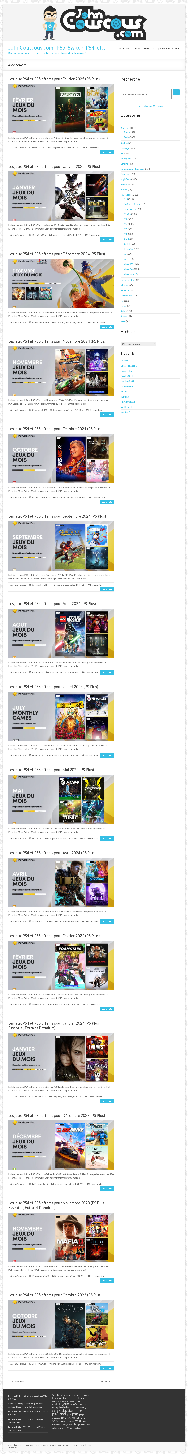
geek (79, 1401)
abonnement (71, 1395)
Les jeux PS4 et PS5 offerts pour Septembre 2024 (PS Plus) (57, 516)
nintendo (80, 1407)
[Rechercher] (176, 92)
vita (70, 1427)
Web (123, 321)
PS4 (74, 147)
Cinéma (124, 163)
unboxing (56, 1428)
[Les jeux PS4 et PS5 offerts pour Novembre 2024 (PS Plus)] (61, 347)
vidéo (64, 1428)
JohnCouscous (19, 147)
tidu (84, 1421)
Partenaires (126, 295)
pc (86, 1408)
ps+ (81, 1410)
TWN (138, 48)
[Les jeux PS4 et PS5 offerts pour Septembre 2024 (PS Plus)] (61, 522)
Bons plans (55, 147)
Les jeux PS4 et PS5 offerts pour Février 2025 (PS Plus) (54, 78)
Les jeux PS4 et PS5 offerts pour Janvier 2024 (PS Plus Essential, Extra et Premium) (53, 1025)
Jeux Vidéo (66, 147)
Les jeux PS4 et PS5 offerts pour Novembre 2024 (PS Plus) (56, 341)
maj (85, 1404)
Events (127, 132)
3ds (53, 1395)
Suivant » (105, 1381)
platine (56, 1410)
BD (122, 153)
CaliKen (125, 360)
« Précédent (18, 1381)
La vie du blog (127, 280)
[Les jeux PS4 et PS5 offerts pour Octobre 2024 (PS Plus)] (61, 435)
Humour (125, 184)
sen (55, 1420)
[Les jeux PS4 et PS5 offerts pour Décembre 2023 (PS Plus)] (61, 1121)
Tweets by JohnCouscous (150, 105)
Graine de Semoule (133, 204)
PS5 (78, 147)
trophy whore (67, 1424)
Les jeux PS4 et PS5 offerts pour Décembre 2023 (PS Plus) (56, 1115)
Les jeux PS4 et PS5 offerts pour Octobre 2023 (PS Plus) (55, 1295)
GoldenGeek (127, 376)
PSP (126, 234)
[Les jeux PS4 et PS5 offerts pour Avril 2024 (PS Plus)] (61, 859)
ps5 (69, 1414)
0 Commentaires (94, 235)
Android (125, 143)
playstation (69, 1410)
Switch (127, 244)
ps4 (63, 1413)
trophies (56, 1424)
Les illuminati (127, 381)
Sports (124, 316)
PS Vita (127, 214)
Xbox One (129, 269)
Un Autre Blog (128, 401)
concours (56, 1401)
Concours (125, 174)
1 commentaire (92, 147)
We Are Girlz (127, 412)
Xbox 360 (128, 264)
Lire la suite (107, 152)
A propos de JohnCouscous (166, 48)
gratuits (56, 1404)
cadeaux (71, 1398)
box (65, 1398)
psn (75, 1414)
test (78, 1421)
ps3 (55, 1414)
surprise (70, 1421)
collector (80, 1398)
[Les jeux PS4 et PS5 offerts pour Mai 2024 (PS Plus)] (61, 776)
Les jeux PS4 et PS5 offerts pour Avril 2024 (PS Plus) (52, 852)
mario (72, 1408)
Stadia (127, 239)
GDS (146, 48)
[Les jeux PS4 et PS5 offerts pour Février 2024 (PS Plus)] (61, 942)
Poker (124, 305)
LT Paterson (127, 386)
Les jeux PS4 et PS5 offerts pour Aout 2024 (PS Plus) (52, 603)
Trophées (128, 249)
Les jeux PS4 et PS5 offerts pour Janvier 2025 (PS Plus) (54, 166)
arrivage (84, 1395)
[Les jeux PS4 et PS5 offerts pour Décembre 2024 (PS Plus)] (61, 260)
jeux (65, 1403)
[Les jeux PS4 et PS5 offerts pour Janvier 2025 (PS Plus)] (61, 172)
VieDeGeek (126, 406)
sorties (62, 1421)
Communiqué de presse (132, 168)
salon (82, 1418)
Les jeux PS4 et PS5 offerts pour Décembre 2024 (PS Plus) (56, 253)
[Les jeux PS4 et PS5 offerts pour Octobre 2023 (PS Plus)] (61, 1301)
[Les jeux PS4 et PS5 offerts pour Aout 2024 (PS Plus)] (61, 610)
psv (63, 1417)
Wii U (126, 259)
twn (88, 1425)
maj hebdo (60, 1407)
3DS (126, 198)
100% (60, 1395)
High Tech (126, 179)
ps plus (56, 1418)
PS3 (125, 219)
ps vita (73, 1417)
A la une (124, 127)
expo (64, 1401)
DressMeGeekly (129, 365)
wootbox (77, 1428)
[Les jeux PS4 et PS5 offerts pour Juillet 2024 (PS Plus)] (61, 693)
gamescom (71, 1401)
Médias (124, 285)
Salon (123, 311)
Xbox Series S (130, 274)
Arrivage (125, 148)
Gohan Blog (126, 370)
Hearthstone (130, 209)
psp (81, 1414)
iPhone (124, 189)
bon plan (57, 1397)
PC (122, 300)
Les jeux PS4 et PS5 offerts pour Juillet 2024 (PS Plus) (53, 686)
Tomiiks (125, 396)
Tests (126, 137)
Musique (125, 290)
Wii (125, 254)
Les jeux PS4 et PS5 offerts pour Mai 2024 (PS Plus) (51, 769)
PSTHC (124, 391)
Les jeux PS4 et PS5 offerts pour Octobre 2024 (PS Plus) (55, 428)
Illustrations (125, 48)
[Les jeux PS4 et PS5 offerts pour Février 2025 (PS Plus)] (61, 85)
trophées (80, 1424)
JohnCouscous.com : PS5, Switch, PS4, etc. (56, 47)
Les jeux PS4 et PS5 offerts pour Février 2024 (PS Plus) (54, 935)
